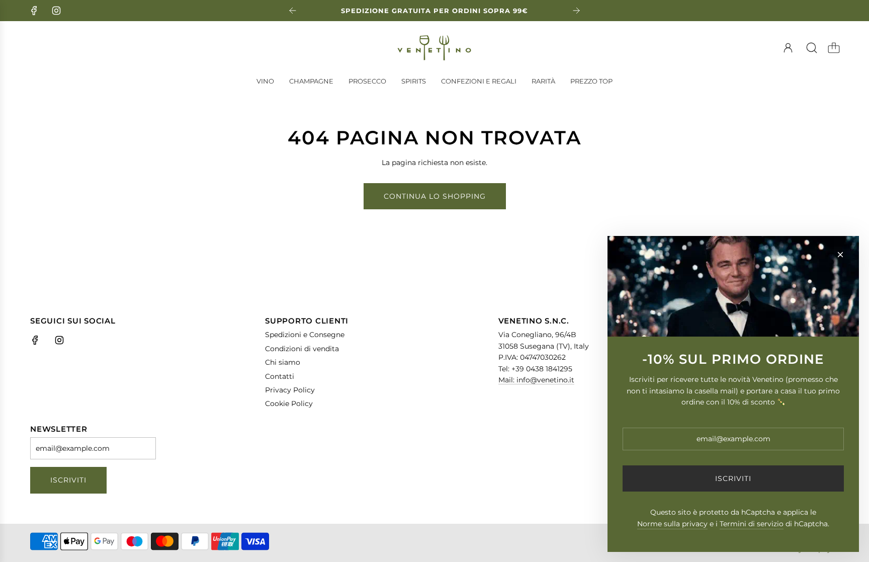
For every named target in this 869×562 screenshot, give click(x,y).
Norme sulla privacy (672, 523)
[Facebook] (34, 11)
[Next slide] (576, 11)
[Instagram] (56, 11)
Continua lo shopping (435, 196)
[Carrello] (834, 48)
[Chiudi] (840, 255)
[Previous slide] (293, 11)
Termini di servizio (752, 523)
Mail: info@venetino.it (536, 379)
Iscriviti (68, 480)
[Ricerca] (812, 48)
